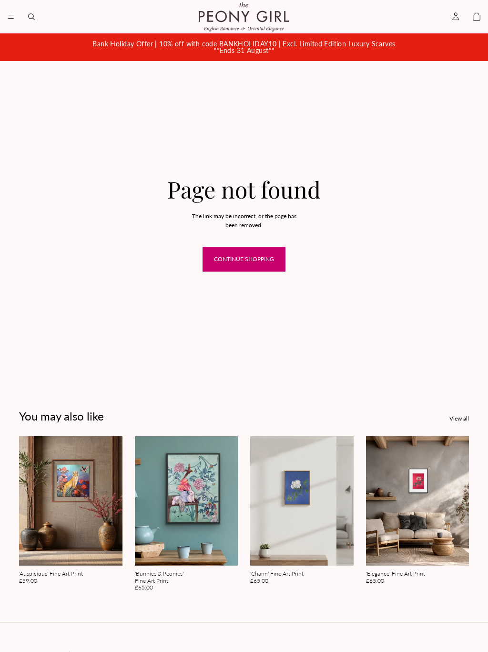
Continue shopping (244, 259)
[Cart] (476, 16)
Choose (115, 551)
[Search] (31, 16)
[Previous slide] (29, 501)
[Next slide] (112, 501)
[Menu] (11, 17)
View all (459, 418)
